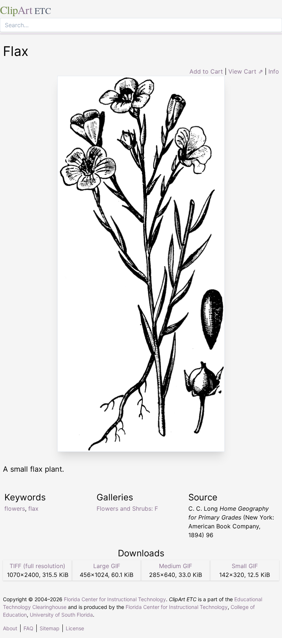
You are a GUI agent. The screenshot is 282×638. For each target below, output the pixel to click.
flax (33, 508)
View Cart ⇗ (245, 71)
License (75, 628)
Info (273, 71)
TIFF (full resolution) (37, 566)
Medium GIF (175, 566)
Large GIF (106, 566)
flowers (14, 508)
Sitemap (49, 628)
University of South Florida (61, 615)
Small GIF (245, 566)
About (10, 628)
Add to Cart (206, 71)
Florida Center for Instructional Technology (115, 599)
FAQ (28, 628)
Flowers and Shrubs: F (127, 508)
